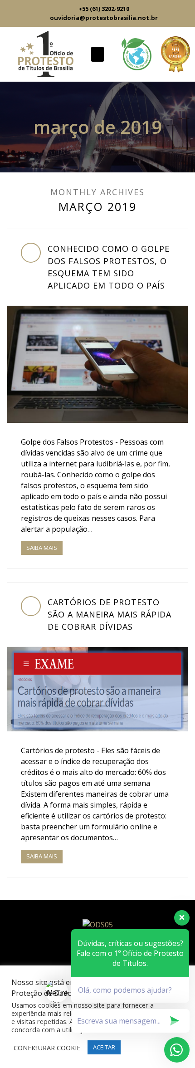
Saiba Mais (41, 548)
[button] (97, 54)
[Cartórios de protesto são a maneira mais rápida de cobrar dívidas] (97, 689)
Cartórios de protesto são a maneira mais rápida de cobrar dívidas (109, 614)
